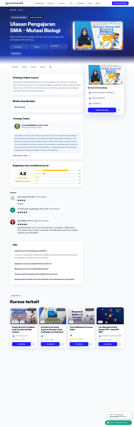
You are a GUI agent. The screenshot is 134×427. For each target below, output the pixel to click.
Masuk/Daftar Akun (120, 3)
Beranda (13, 10)
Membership (39, 3)
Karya (90, 3)
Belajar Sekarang (102, 110)
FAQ (50, 67)
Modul (25, 67)
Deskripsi (15, 67)
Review (42, 67)
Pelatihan (50, 3)
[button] (119, 110)
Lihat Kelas (21, 344)
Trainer (33, 67)
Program (61, 3)
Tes (71, 3)
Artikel (98, 3)
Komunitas (80, 3)
